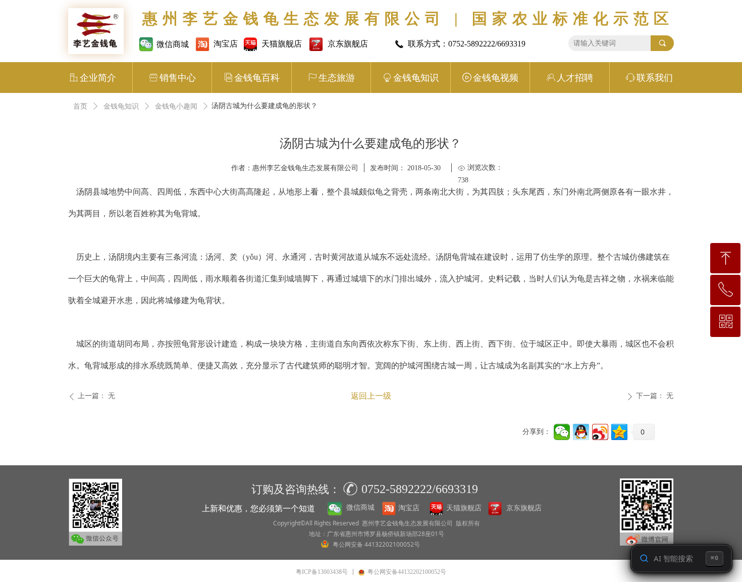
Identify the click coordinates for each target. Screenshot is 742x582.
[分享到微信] (562, 432)
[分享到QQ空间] (619, 432)
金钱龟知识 (121, 106)
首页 (80, 106)
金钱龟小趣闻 (176, 106)
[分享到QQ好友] (581, 432)
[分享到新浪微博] (600, 432)
